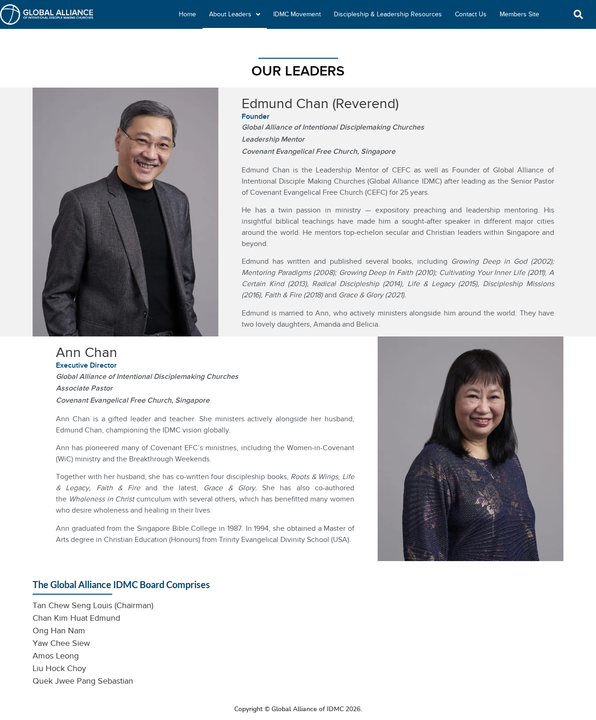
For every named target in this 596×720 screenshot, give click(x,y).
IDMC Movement (297, 14)
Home (187, 14)
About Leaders (230, 14)
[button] (578, 14)
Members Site (519, 14)
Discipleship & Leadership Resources (388, 14)
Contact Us (471, 14)
